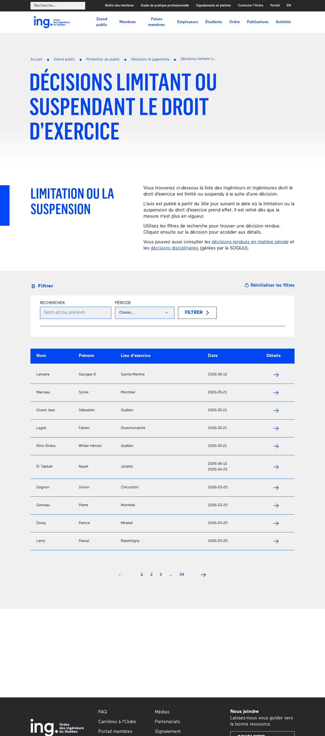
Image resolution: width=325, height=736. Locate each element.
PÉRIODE (123, 303)
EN (289, 5)
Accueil (36, 59)
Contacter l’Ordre (250, 5)
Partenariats (167, 722)
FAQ (102, 712)
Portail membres (115, 732)
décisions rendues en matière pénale (250, 242)
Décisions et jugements (150, 59)
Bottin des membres (119, 5)
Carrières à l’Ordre (117, 722)
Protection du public (103, 59)
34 (181, 575)
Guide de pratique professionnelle (165, 5)
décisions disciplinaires (174, 248)
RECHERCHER (52, 303)
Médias (162, 712)
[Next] (204, 574)
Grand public (64, 59)
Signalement (168, 732)
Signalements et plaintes (213, 5)
